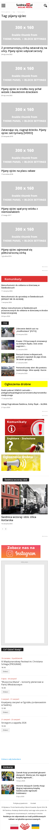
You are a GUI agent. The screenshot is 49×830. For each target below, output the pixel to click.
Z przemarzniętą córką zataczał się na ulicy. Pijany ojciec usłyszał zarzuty (24, 49)
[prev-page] (2, 528)
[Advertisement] (24, 604)
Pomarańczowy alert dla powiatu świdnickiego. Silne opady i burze (31, 368)
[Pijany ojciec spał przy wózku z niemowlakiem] (24, 193)
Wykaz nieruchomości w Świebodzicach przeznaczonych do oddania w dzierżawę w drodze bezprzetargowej (24, 310)
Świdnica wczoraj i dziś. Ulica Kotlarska (18, 518)
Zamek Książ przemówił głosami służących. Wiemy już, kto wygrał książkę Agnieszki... (31, 775)
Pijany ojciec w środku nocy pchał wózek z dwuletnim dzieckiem (21, 90)
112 (5, 323)
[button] (45, 6)
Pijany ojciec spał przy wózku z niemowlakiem (19, 210)
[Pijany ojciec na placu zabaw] (24, 155)
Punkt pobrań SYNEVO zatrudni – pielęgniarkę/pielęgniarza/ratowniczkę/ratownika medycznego (24, 392)
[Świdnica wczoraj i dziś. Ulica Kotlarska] (24, 499)
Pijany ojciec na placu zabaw (18, 171)
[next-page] (5, 528)
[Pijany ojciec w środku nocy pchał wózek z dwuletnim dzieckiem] (24, 73)
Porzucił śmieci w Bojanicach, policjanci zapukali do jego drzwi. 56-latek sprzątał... (31, 357)
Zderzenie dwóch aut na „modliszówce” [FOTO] (27, 329)
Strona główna (5, 12)
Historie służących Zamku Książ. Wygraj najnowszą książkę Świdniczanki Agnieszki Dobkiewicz (30, 789)
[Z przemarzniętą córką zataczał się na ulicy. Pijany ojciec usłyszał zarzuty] (24, 33)
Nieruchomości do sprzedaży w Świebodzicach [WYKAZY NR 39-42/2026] (22, 297)
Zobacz (5, 671)
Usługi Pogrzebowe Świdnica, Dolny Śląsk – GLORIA (24, 404)
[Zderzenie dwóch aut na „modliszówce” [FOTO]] (7, 332)
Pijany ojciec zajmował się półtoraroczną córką (16, 251)
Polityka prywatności (20, 803)
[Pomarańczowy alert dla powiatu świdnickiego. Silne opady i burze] (7, 371)
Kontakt (33, 803)
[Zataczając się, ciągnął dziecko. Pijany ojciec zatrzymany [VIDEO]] (24, 115)
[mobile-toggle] (3, 5)
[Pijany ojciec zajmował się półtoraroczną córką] (24, 234)
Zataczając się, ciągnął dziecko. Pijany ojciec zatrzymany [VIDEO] (23, 131)
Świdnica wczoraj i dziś (16, 479)
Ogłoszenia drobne (18, 384)
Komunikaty (13, 279)
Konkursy (8, 767)
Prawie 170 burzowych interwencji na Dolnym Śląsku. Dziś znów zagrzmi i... (31, 343)
